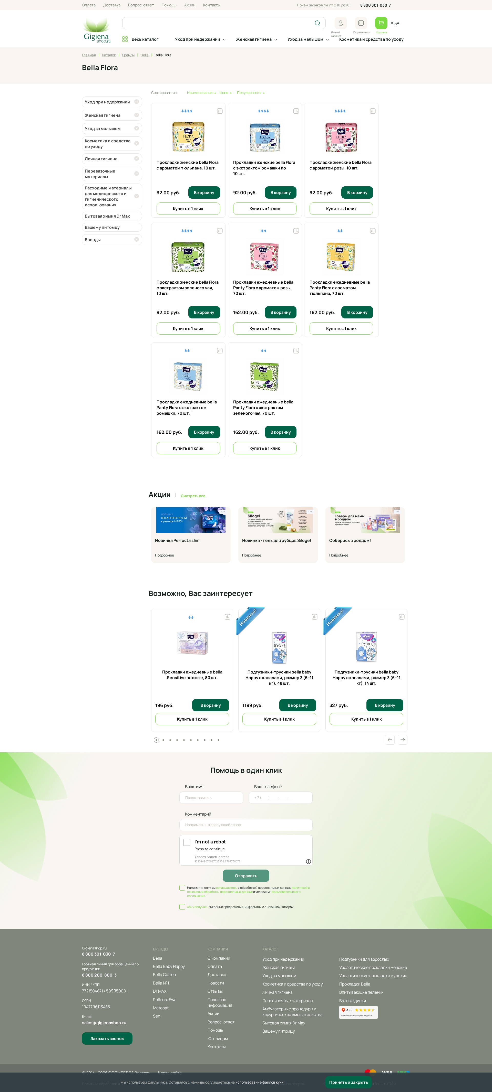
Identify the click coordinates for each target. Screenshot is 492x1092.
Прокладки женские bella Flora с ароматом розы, (341, 165)
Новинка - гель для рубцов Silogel (276, 540)
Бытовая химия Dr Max (283, 1023)
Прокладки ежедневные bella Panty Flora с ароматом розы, (263, 287)
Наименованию (200, 92)
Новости (216, 983)
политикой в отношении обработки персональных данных (248, 889)
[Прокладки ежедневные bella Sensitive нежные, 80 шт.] (192, 646)
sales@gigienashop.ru (104, 1022)
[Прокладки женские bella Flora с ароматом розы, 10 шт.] (341, 137)
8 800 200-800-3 (99, 975)
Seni (157, 1016)
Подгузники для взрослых (364, 959)
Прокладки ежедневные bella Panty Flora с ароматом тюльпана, (340, 287)
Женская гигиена (254, 39)
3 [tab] (170, 740)
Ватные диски (352, 1000)
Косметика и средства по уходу (371, 39)
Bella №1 (161, 983)
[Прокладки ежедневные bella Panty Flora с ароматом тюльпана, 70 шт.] (341, 257)
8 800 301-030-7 (375, 5)
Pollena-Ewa (165, 999)
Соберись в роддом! (350, 540)
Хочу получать (197, 907)
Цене (224, 92)
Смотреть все (193, 495)
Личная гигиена (277, 992)
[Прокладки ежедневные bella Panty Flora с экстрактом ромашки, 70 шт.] (188, 377)
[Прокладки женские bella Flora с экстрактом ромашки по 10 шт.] (265, 137)
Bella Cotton (164, 974)
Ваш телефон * (268, 786)
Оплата (89, 5)
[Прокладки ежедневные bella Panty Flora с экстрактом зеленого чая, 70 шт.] (265, 377)
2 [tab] (163, 740)
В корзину (204, 192)
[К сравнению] (361, 23)
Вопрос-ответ (141, 5)
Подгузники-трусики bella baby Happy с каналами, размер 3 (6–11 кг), (279, 677)
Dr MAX (160, 991)
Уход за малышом (305, 39)
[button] (341, 23)
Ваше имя (194, 786)
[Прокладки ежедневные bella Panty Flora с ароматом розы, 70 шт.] (265, 257)
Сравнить (227, 615)
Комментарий (198, 814)
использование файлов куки (259, 1082)
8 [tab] (204, 740)
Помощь (169, 5)
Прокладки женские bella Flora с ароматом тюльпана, (188, 165)
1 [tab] (156, 740)
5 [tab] (184, 740)
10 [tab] (218, 740)
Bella (157, 958)
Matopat (161, 1008)
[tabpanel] (192, 670)
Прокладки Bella (354, 984)
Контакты (211, 5)
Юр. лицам (218, 1038)
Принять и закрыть (348, 1082)
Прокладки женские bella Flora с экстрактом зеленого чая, (188, 287)
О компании (219, 958)
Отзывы (215, 991)
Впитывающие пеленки (361, 992)
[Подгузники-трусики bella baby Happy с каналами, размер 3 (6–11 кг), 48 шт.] (279, 646)
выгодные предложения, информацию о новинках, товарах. (240, 907)
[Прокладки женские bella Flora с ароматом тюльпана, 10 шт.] (188, 137)
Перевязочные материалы (287, 1000)
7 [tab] (197, 740)
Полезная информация (220, 1002)
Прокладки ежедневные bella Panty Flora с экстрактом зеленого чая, (263, 407)
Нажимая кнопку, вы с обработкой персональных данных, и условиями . (248, 892)
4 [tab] (177, 740)
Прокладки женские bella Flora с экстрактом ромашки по (264, 168)
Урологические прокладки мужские (373, 975)
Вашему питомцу (278, 1031)
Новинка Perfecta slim (177, 540)
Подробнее (164, 555)
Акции (190, 5)
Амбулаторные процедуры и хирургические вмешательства (292, 1011)
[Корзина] (381, 23)
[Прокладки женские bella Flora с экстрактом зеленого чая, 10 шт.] (188, 257)
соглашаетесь (226, 887)
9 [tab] (211, 740)
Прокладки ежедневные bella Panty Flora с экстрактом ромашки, (187, 407)
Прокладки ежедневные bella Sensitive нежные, (192, 674)
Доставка (111, 5)
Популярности (249, 92)
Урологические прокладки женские (373, 967)
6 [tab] (190, 740)
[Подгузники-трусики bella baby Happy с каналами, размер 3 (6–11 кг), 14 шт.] (366, 646)
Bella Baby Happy (169, 966)
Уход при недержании (197, 39)
